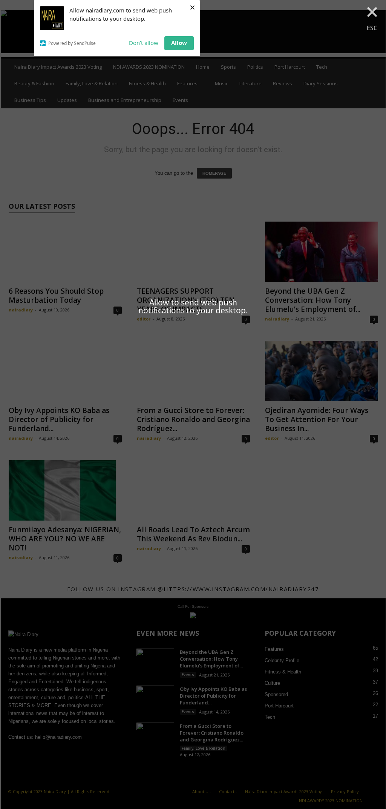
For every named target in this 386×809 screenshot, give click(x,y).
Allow (179, 42)
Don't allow (143, 42)
